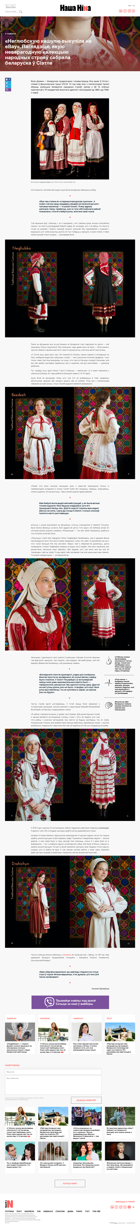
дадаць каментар (86, 1100)
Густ (87, 1211)
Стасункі (60, 1211)
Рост (109, 1018)
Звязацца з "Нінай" (125, 1202)
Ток (39, 1211)
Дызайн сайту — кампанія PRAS (126, 1223)
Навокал (11, 34)
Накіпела (45, 1018)
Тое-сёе (96, 1211)
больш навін (70, 1183)
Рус (134, 5)
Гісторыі (9, 1211)
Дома (70, 1211)
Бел (129, 5)
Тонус (79, 1211)
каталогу (67, 955)
